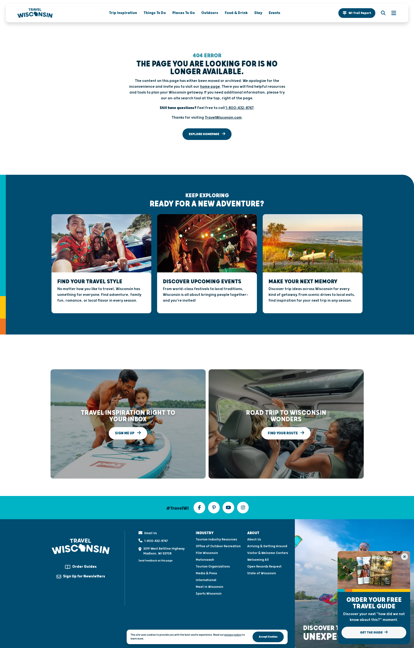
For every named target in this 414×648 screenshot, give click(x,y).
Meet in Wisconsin (209, 587)
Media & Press (206, 573)
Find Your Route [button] (283, 433)
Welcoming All (258, 560)
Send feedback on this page (155, 560)
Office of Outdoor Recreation (218, 546)
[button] (356, 13)
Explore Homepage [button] (204, 134)
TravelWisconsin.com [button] (223, 117)
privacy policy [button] (233, 634)
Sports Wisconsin (209, 594)
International (206, 580)
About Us (254, 539)
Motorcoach (205, 560)
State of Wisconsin (261, 573)
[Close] (404, 556)
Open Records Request (264, 566)
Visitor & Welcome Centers (267, 553)
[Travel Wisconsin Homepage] (35, 13)
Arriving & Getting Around (267, 546)
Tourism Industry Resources (216, 539)
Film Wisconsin (207, 553)
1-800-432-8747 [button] (239, 108)
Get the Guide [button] (371, 632)
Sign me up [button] (125, 433)
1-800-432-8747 (156, 541)
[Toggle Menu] (391, 13)
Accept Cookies (268, 636)
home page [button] (210, 86)
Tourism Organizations (213, 566)
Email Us (150, 533)
